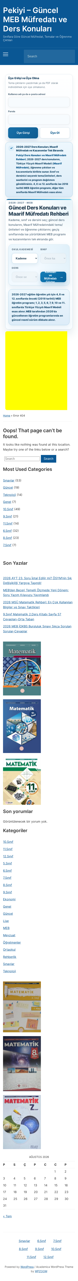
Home (6, 415)
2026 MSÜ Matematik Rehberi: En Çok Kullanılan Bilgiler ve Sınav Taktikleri (38, 604)
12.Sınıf (8, 856)
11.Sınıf (7, 523)
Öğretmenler (12, 942)
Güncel (8, 487)
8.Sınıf (7, 538)
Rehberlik (9, 957)
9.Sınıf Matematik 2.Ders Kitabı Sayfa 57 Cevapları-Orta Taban (32, 616)
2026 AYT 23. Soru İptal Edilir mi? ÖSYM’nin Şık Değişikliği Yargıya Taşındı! (37, 580)
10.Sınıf (8, 509)
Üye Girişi (23, 132)
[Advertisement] (39, 370)
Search (69, 56)
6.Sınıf (7, 531)
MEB (6, 928)
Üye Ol (54, 133)
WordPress (27, 1266)
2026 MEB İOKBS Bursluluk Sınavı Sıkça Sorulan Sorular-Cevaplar (37, 628)
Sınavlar (8, 480)
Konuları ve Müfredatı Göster (50, 277)
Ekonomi (9, 899)
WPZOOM (41, 1271)
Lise (6, 921)
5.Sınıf (7, 863)
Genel (7, 502)
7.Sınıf (7, 545)
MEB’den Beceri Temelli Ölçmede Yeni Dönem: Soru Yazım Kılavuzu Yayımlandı (36, 592)
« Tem (7, 1216)
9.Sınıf (7, 516)
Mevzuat (9, 935)
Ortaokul (9, 949)
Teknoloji (9, 495)
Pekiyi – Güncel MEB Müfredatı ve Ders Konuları (35, 19)
